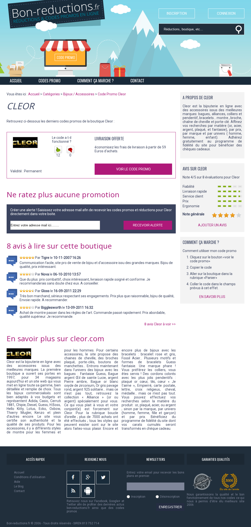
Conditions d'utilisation (29, 477)
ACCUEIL (16, 81)
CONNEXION (226, 13)
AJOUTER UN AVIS (212, 225)
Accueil (19, 472)
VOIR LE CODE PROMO (133, 169)
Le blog (19, 486)
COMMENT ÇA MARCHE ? (95, 81)
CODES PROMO (49, 81)
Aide (17, 481)
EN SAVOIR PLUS (212, 297)
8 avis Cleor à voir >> (160, 324)
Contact (19, 491)
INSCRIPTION (177, 13)
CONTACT (137, 81)
